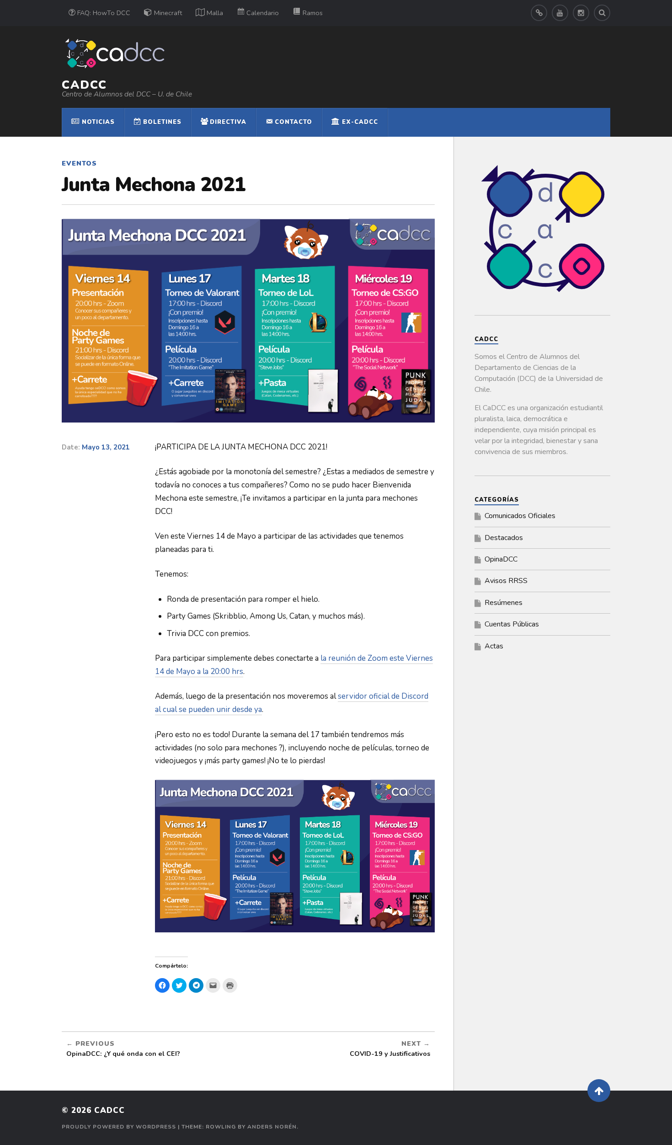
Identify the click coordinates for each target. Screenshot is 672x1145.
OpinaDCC (501, 559)
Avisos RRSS (506, 581)
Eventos (79, 163)
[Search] (602, 13)
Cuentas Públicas (512, 624)
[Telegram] (539, 13)
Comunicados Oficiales (520, 516)
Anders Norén (272, 1126)
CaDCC (84, 85)
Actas (494, 646)
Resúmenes (504, 603)
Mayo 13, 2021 (106, 447)
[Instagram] (581, 13)
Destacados (504, 538)
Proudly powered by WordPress (119, 1126)
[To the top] (598, 1090)
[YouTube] (560, 13)
